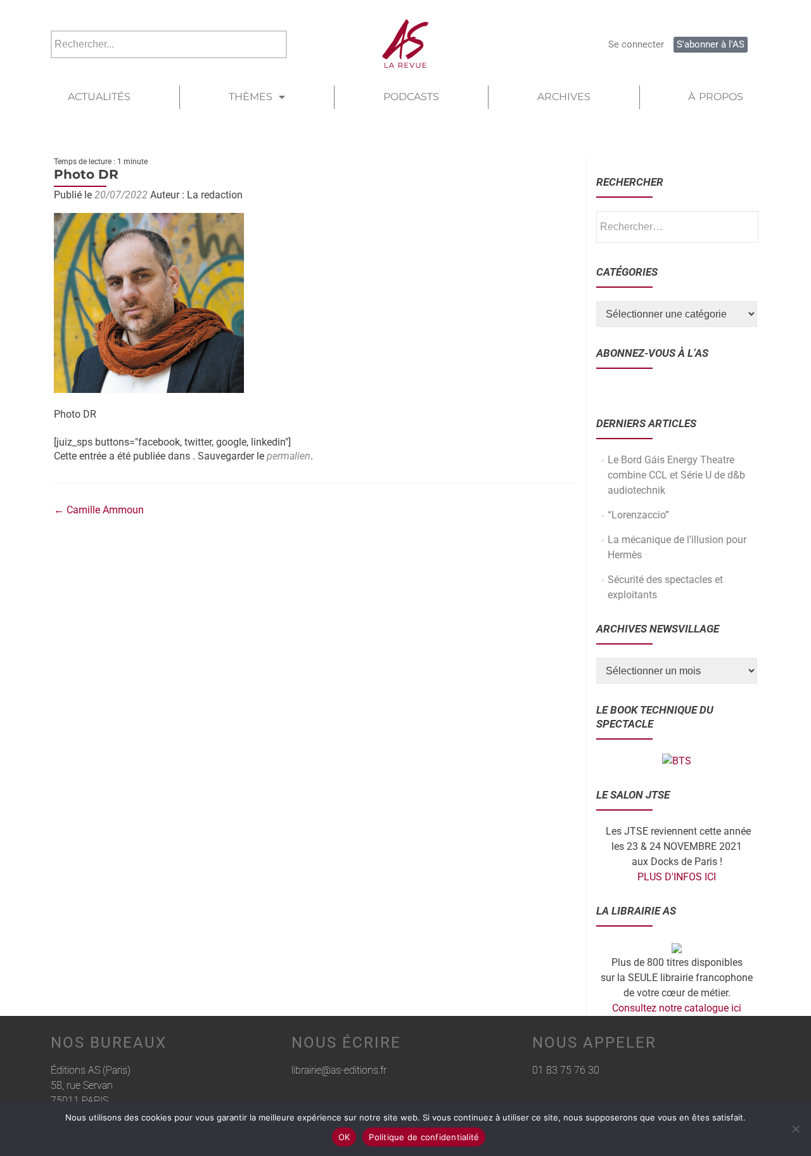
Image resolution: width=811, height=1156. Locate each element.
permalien (288, 456)
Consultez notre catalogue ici (676, 1008)
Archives (564, 97)
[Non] (795, 1128)
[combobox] (169, 44)
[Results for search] (169, 65)
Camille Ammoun (99, 510)
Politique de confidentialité (424, 1137)
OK (344, 1137)
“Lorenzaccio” (638, 515)
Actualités (99, 97)
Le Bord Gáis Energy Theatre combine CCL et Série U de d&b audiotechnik (676, 475)
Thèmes (250, 97)
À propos (715, 97)
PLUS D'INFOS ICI (676, 877)
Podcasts (411, 97)
